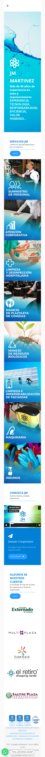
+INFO (15, 153)
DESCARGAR (16, 557)
